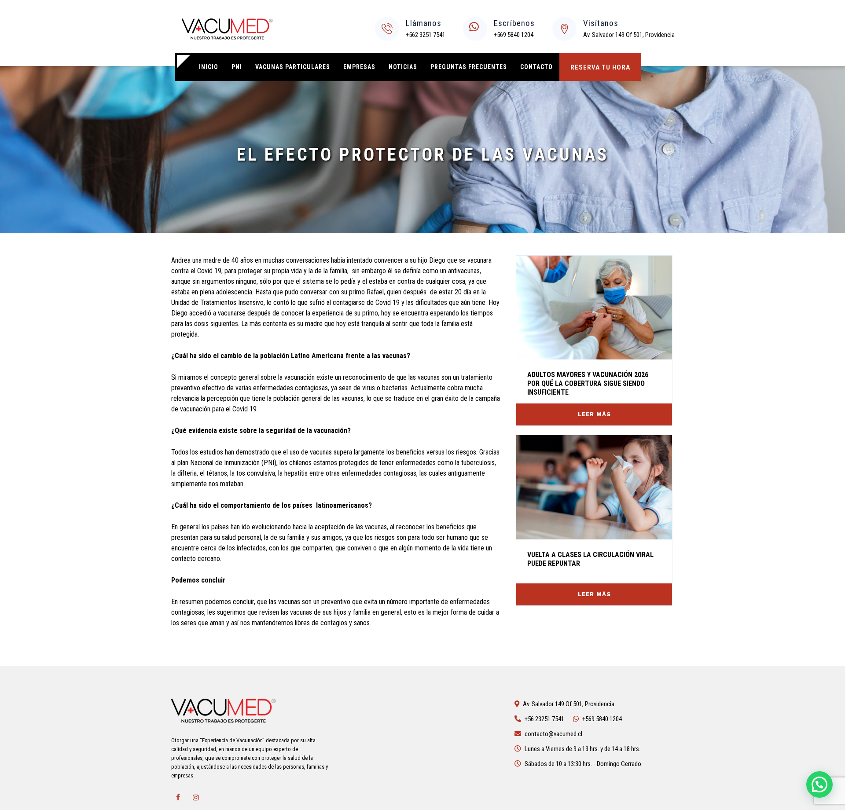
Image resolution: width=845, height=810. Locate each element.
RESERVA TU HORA (600, 67)
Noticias (403, 66)
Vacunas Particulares (292, 66)
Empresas (359, 66)
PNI (236, 66)
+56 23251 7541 (544, 719)
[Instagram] (195, 797)
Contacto (536, 66)
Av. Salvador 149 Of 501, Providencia (629, 35)
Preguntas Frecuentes (468, 66)
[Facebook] (177, 797)
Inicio (208, 66)
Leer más (594, 414)
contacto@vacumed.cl (553, 734)
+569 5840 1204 (513, 35)
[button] (819, 784)
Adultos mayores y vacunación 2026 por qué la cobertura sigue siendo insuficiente (587, 383)
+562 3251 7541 (425, 35)
